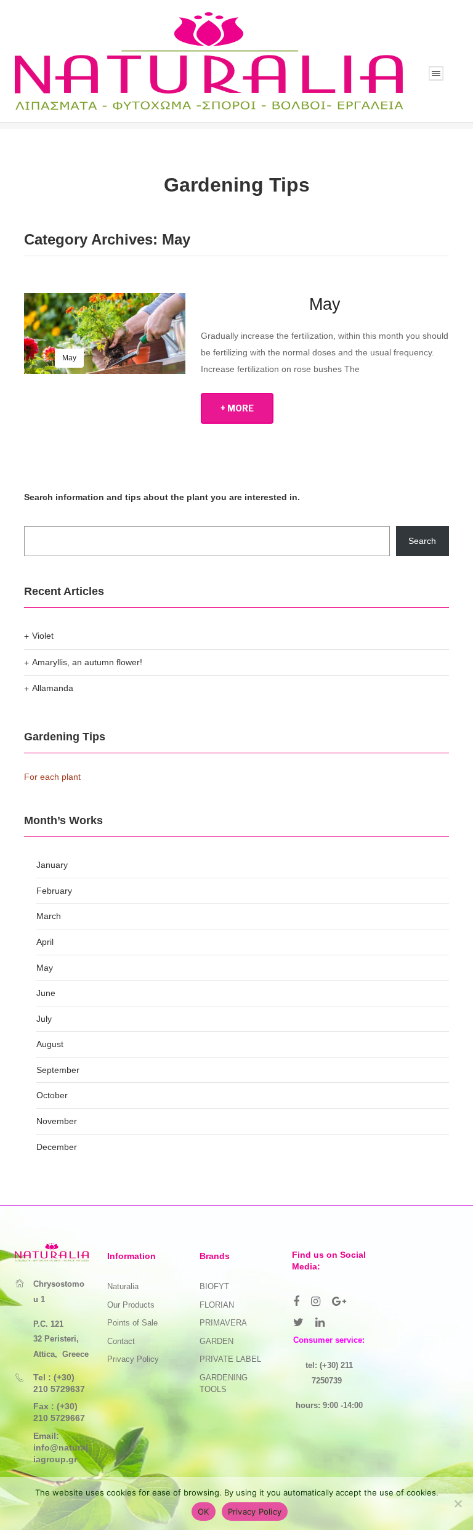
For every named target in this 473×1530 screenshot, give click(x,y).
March (48, 916)
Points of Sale (132, 1322)
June (45, 993)
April (45, 942)
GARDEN (216, 1341)
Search (422, 541)
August (49, 1044)
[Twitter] (298, 1322)
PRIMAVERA (223, 1322)
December (56, 1147)
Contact (121, 1341)
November (56, 1121)
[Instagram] (315, 1301)
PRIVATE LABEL (230, 1359)
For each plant (52, 777)
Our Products (131, 1304)
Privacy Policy (133, 1359)
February (54, 891)
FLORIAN (217, 1304)
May (69, 358)
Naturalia (123, 1286)
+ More (237, 408)
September (57, 1070)
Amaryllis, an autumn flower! (87, 662)
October (52, 1095)
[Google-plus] (339, 1301)
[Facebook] (296, 1301)
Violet (43, 636)
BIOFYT (214, 1286)
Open (436, 73)
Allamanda (52, 688)
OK (203, 1511)
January (52, 865)
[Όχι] (457, 1503)
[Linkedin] (320, 1322)
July (44, 1019)
